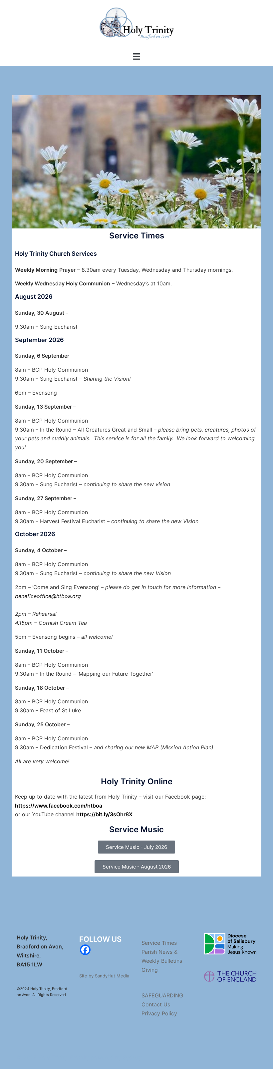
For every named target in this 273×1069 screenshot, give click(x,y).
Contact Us (155, 1004)
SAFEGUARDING (162, 995)
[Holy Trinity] (136, 25)
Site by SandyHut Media (104, 975)
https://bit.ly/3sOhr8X (104, 814)
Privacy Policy (159, 1013)
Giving (149, 969)
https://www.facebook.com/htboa (58, 805)
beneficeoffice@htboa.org (48, 596)
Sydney (132, 1057)
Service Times (159, 942)
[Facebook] (85, 949)
